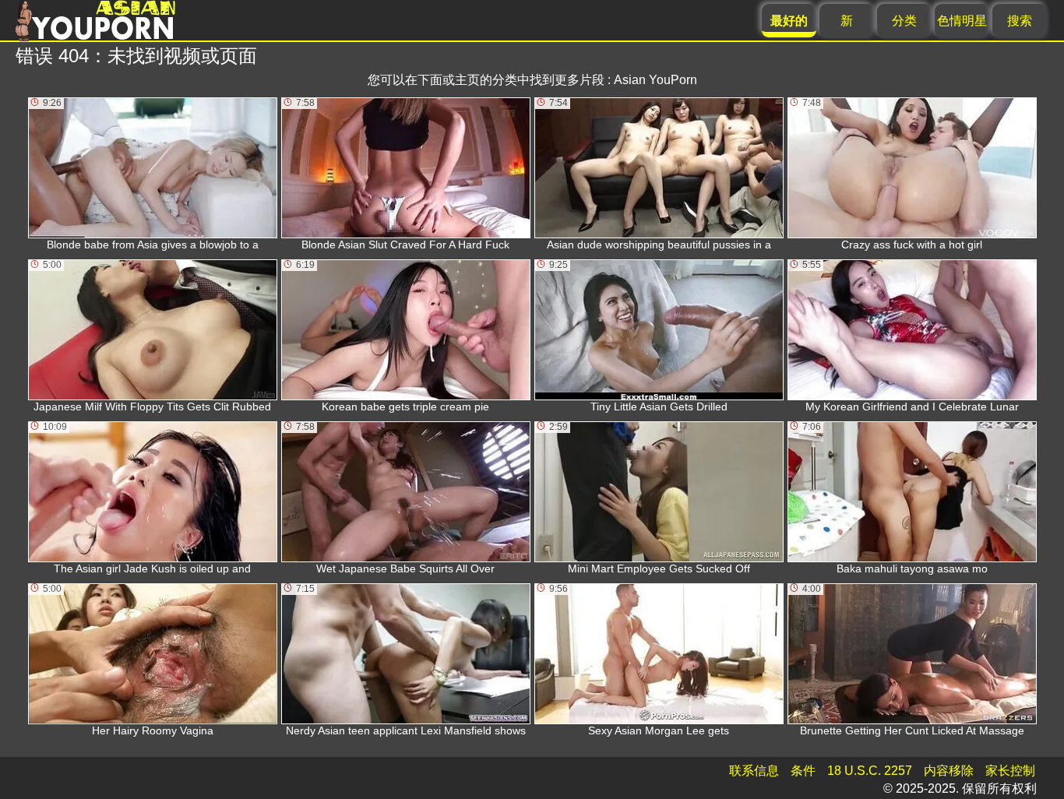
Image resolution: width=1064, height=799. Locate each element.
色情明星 (962, 20)
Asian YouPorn (655, 79)
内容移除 (949, 770)
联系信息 (754, 770)
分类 (904, 20)
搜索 (1019, 20)
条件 (803, 770)
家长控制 (1010, 770)
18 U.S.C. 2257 (869, 770)
